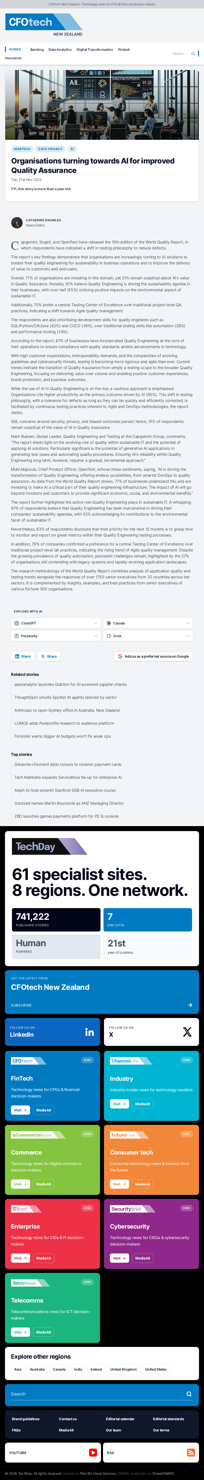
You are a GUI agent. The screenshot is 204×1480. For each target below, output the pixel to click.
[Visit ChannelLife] (137, 1061)
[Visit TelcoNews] (38, 1283)
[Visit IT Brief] (38, 1209)
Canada (59, 1369)
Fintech (124, 49)
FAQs (16, 1430)
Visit (17, 1110)
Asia (17, 1369)
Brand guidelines (25, 1419)
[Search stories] (189, 1394)
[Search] (193, 54)
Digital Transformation (95, 49)
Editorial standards (168, 1419)
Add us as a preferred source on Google (157, 656)
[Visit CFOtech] (38, 1061)
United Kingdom (123, 1369)
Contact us (68, 1419)
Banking (37, 49)
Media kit (43, 1110)
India (78, 1369)
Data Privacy (50, 149)
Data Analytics (60, 49)
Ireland (96, 1369)
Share (26, 656)
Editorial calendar (120, 1419)
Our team (113, 1430)
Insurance (13, 58)
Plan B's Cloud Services (98, 1473)
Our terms (161, 1430)
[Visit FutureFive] (137, 1135)
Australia (37, 1369)
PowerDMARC (163, 1473)
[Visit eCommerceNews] (38, 1135)
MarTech (22, 149)
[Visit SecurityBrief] (137, 1209)
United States (155, 1369)
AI (72, 149)
